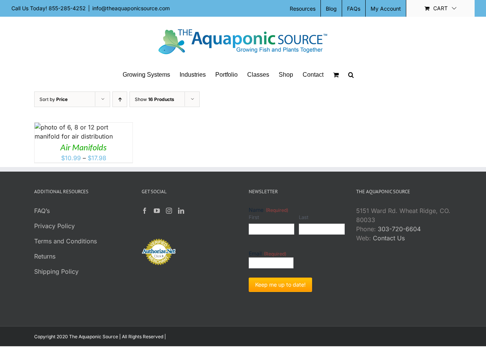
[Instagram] (169, 211)
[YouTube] (157, 211)
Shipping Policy (56, 271)
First (254, 217)
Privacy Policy (54, 226)
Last (303, 217)
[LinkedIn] (181, 211)
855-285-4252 (67, 8)
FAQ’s (42, 211)
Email (267, 253)
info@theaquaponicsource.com (131, 8)
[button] (351, 74)
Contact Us (389, 238)
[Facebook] (145, 211)
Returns (44, 256)
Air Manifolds (83, 147)
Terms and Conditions (65, 241)
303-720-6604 (399, 229)
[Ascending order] (119, 99)
